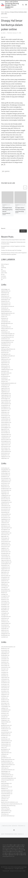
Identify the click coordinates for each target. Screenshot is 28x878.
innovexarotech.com (6, 446)
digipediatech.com (5, 390)
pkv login (15, 846)
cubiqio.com (4, 723)
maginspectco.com (5, 456)
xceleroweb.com (5, 632)
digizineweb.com (5, 504)
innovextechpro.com (6, 400)
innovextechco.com (5, 517)
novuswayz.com (5, 696)
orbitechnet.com (5, 618)
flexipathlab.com (5, 609)
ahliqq (2, 266)
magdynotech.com (5, 568)
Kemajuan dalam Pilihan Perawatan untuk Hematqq (20, 209)
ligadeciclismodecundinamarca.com (9, 802)
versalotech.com (5, 711)
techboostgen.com (5, 473)
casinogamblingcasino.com (7, 337)
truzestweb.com (5, 625)
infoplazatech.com (5, 486)
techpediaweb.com (5, 405)
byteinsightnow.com (6, 441)
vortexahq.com (4, 672)
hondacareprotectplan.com (7, 335)
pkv (2, 269)
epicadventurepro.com (6, 732)
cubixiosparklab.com (6, 514)
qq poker (6, 846)
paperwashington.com (6, 783)
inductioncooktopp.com (6, 792)
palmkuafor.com (5, 294)
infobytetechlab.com (6, 434)
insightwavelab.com (5, 733)
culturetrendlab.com (6, 742)
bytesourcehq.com (5, 498)
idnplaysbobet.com (5, 773)
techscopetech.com (6, 541)
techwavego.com (5, 538)
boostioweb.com (5, 650)
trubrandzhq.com (5, 687)
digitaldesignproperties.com (8, 313)
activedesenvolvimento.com (7, 769)
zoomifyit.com (4, 637)
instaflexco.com (5, 701)
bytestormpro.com (5, 739)
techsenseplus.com (5, 420)
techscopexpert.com (6, 403)
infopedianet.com (5, 565)
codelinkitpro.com (5, 471)
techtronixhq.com (5, 468)
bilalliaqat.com (4, 788)
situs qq (7, 853)
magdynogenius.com (6, 395)
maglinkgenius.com (5, 519)
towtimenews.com (5, 338)
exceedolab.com (5, 715)
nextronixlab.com (5, 585)
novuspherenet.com (6, 616)
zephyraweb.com (5, 677)
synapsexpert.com (5, 626)
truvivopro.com (4, 669)
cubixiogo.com (4, 614)
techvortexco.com (5, 483)
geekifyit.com (4, 330)
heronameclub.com (5, 376)
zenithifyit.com (4, 674)
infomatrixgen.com (5, 431)
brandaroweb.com (5, 635)
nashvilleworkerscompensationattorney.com (11, 804)
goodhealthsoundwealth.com (8, 356)
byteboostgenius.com (6, 562)
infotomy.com (4, 381)
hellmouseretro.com (6, 359)
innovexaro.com (5, 574)
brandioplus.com (5, 604)
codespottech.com (5, 385)
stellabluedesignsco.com (7, 369)
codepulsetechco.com (6, 502)
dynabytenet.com (5, 550)
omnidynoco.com (5, 621)
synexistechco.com (5, 667)
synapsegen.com (5, 608)
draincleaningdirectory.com (7, 340)
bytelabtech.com (5, 476)
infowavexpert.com (5, 415)
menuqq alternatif (6, 845)
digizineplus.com (5, 572)
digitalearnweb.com (5, 291)
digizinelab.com (4, 536)
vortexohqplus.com (5, 706)
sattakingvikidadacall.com (7, 774)
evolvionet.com (4, 657)
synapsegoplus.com (6, 563)
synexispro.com (5, 798)
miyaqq (19, 854)
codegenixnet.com (5, 437)
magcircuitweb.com (5, 402)
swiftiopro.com (4, 708)
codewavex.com (5, 522)
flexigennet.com (5, 374)
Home (2, 12)
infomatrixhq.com (5, 512)
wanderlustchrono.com (6, 740)
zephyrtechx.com (5, 693)
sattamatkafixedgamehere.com (8, 778)
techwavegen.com (5, 424)
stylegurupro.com (5, 720)
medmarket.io (4, 378)
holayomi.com (4, 800)
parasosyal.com (5, 352)
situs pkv (20, 845)
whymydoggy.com (5, 289)
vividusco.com (4, 670)
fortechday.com (5, 814)
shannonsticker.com (5, 303)
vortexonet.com (5, 660)
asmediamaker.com (5, 321)
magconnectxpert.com (6, 527)
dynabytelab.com (5, 655)
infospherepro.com (5, 727)
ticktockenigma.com (6, 745)
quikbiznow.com (5, 630)
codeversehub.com (5, 556)
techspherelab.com (5, 553)
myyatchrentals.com (6, 327)
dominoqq (3, 267)
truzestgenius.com (5, 529)
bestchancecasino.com (6, 786)
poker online (4, 272)
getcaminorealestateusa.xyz (7, 815)
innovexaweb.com (5, 603)
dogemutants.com (5, 362)
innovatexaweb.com (5, 478)
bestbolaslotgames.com (7, 776)
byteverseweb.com (5, 558)
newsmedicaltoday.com (6, 793)
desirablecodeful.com (6, 373)
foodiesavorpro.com (6, 728)
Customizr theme (21, 870)
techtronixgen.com (5, 398)
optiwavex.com (4, 620)
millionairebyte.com (5, 812)
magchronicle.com (5, 388)
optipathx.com (4, 584)
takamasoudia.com (5, 366)
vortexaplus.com (5, 613)
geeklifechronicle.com (6, 725)
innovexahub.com (5, 664)
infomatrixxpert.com (6, 507)
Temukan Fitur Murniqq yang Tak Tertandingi (11, 250)
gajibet (23, 854)
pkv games (3, 278)
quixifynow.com (4, 580)
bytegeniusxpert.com (6, 488)
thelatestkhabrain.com (6, 311)
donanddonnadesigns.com (7, 763)
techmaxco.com (5, 713)
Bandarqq (7, 12)
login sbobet (20, 846)
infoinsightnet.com (5, 497)
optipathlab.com (5, 653)
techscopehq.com (5, 570)
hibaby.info (3, 781)
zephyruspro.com (5, 582)
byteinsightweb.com (6, 393)
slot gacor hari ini (15, 848)
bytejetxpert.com (5, 455)
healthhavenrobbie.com (6, 761)
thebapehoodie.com (6, 350)
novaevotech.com (5, 516)
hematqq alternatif (11, 849)
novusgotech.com (5, 596)
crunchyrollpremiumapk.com (7, 333)
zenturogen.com (5, 601)
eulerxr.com (4, 747)
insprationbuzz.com (5, 304)
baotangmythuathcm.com (7, 342)
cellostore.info (4, 320)
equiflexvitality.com (5, 766)
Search (3, 228)
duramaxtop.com (5, 364)
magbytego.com (5, 493)
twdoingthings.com (5, 367)
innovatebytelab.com (6, 490)
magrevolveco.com (5, 444)
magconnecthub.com (6, 560)
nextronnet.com (5, 597)
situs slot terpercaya (6, 848)
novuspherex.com (5, 682)
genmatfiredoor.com (6, 757)
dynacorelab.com (5, 665)
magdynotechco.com (6, 480)
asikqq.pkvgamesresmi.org (8, 856)
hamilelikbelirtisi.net (5, 710)
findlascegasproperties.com (7, 759)
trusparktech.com (5, 686)
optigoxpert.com (5, 694)
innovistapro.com (5, 703)
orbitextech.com (5, 751)
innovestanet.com (5, 589)
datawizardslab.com (6, 722)
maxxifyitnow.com (5, 579)
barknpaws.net (4, 318)
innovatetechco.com (6, 408)
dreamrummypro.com (6, 297)
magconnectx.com (5, 797)
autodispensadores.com (7, 790)
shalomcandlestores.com (7, 328)
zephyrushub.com (5, 652)
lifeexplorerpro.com (5, 735)
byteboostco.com (5, 524)
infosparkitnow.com (5, 481)
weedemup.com (5, 785)
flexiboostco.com (5, 648)
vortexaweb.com (5, 679)
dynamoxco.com (5, 599)
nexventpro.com (5, 691)
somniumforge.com (5, 345)
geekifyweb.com (5, 485)
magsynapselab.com (6, 397)
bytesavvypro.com (5, 426)
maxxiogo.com (4, 594)
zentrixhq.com (4, 587)
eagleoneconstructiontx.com (8, 764)
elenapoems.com (5, 357)
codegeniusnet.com (5, 495)
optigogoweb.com (5, 633)
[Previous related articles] (21, 187)
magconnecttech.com (6, 752)
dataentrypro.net (5, 296)
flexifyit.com (4, 592)
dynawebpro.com (5, 606)
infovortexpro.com (5, 448)
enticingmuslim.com (5, 354)
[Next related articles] (25, 187)
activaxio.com (4, 716)
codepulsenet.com (5, 567)
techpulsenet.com (5, 531)
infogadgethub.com (5, 469)
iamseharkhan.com (5, 309)
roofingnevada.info (5, 795)
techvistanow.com (5, 510)
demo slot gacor (5, 264)
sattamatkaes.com (5, 332)
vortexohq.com (4, 730)
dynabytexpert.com (5, 591)
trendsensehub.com (6, 744)
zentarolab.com (4, 628)
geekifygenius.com (5, 749)
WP (8, 870)
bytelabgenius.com (5, 407)
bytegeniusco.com (5, 417)
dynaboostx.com (5, 699)
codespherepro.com (6, 436)
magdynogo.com (5, 458)
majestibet (14, 854)
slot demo (3, 276)
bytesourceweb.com (6, 439)
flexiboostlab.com (5, 704)
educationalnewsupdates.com (8, 646)
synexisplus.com (5, 658)
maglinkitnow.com (5, 391)
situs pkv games (13, 853)
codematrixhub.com (5, 419)
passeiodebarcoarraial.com (7, 306)
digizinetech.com (5, 429)
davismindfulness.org (6, 810)
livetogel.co (4, 756)
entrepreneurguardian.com (7, 780)
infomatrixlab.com (5, 555)
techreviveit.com (5, 414)
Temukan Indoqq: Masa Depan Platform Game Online (13, 239)
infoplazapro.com (5, 412)
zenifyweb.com (4, 754)
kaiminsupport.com (5, 299)
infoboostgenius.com (6, 422)
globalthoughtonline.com (7, 323)
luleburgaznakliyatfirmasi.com (8, 349)
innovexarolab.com (5, 432)
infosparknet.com (5, 577)
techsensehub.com (5, 475)
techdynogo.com (5, 386)
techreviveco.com (5, 546)
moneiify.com (4, 325)
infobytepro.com (5, 492)
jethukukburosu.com (6, 344)
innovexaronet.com (5, 509)
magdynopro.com (5, 410)
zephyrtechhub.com (5, 623)
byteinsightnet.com (5, 500)
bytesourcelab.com (5, 575)
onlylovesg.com (5, 768)
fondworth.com (4, 308)
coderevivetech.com (6, 443)
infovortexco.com (5, 534)
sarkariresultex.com (5, 315)
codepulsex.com (5, 539)
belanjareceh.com (5, 301)
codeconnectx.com (5, 505)
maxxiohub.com (4, 675)
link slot (11, 846)
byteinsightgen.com (5, 427)
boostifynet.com (5, 689)
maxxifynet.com (4, 662)
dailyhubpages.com (5, 771)
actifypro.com (4, 698)
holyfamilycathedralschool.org (8, 805)
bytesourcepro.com (5, 551)
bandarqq (3, 271)
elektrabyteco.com (5, 526)
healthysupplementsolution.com (8, 383)
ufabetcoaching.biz (5, 809)
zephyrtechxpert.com (6, 533)
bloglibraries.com (5, 347)
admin (4, 32)
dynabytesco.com (5, 718)
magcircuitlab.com (5, 521)
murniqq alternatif (6, 851)
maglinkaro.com (5, 548)
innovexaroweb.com (6, 545)
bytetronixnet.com (5, 453)
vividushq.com (4, 611)
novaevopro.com (5, 684)
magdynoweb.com (5, 543)
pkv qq (2, 274)
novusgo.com (4, 737)
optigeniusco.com (5, 681)
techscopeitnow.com (6, 451)
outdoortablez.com (5, 379)
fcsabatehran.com (5, 361)
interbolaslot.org (5, 292)
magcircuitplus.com (5, 449)
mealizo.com (4, 316)
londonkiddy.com (5, 807)
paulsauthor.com (5, 371)
